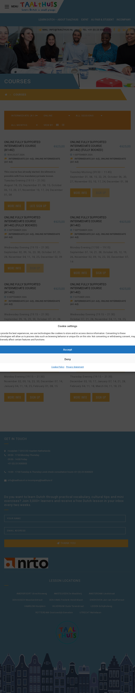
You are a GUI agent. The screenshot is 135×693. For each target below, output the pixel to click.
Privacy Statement (75, 367)
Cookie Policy (57, 367)
